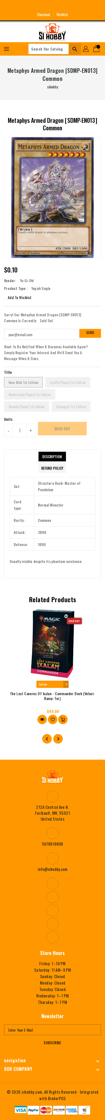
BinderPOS (57, 1098)
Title (8, 372)
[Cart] (97, 49)
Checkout (43, 14)
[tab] (52, 456)
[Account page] (86, 49)
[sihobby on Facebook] (33, 6)
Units (8, 419)
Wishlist (62, 14)
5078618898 (52, 844)
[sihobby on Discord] (62, 6)
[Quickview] (42, 719)
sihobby (52, 86)
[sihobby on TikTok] (72, 6)
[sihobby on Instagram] (42, 6)
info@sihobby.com (53, 869)
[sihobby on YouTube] (52, 6)
